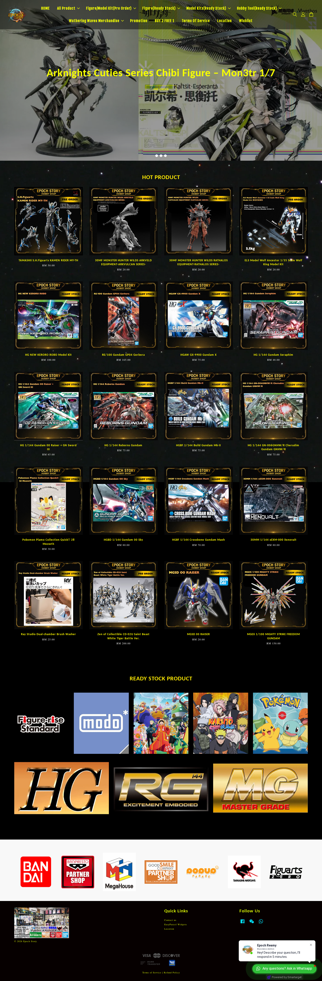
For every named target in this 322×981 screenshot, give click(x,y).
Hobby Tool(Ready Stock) (257, 8)
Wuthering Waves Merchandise (94, 21)
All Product (66, 8)
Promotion (138, 21)
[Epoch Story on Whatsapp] (261, 923)
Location (224, 21)
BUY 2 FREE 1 (164, 21)
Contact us (170, 920)
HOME (45, 8)
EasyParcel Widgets (175, 924)
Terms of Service (151, 972)
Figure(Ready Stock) (159, 8)
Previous (9, 80)
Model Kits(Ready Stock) (206, 8)
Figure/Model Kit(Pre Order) (109, 8)
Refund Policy (172, 972)
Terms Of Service (196, 21)
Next (313, 80)
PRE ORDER (161, 91)
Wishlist (246, 21)
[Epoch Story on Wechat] (252, 923)
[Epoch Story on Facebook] (242, 923)
